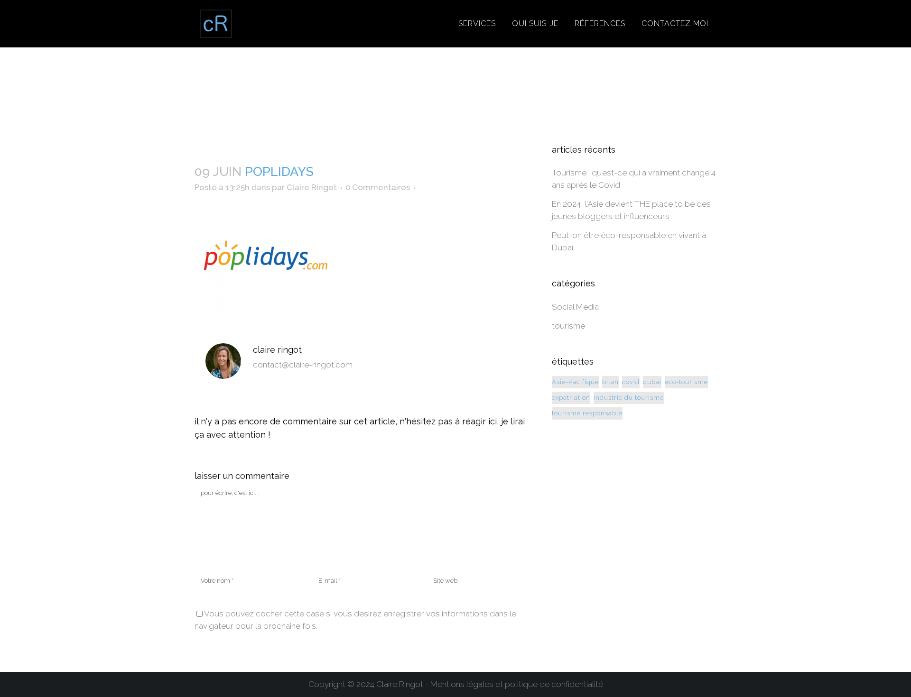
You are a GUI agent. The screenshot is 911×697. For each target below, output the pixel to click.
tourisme (568, 325)
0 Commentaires (377, 187)
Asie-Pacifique (575, 381)
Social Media (575, 307)
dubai (652, 381)
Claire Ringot (312, 187)
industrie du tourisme (629, 397)
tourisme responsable (587, 413)
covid (631, 381)
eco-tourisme (686, 381)
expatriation (571, 397)
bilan (610, 381)
